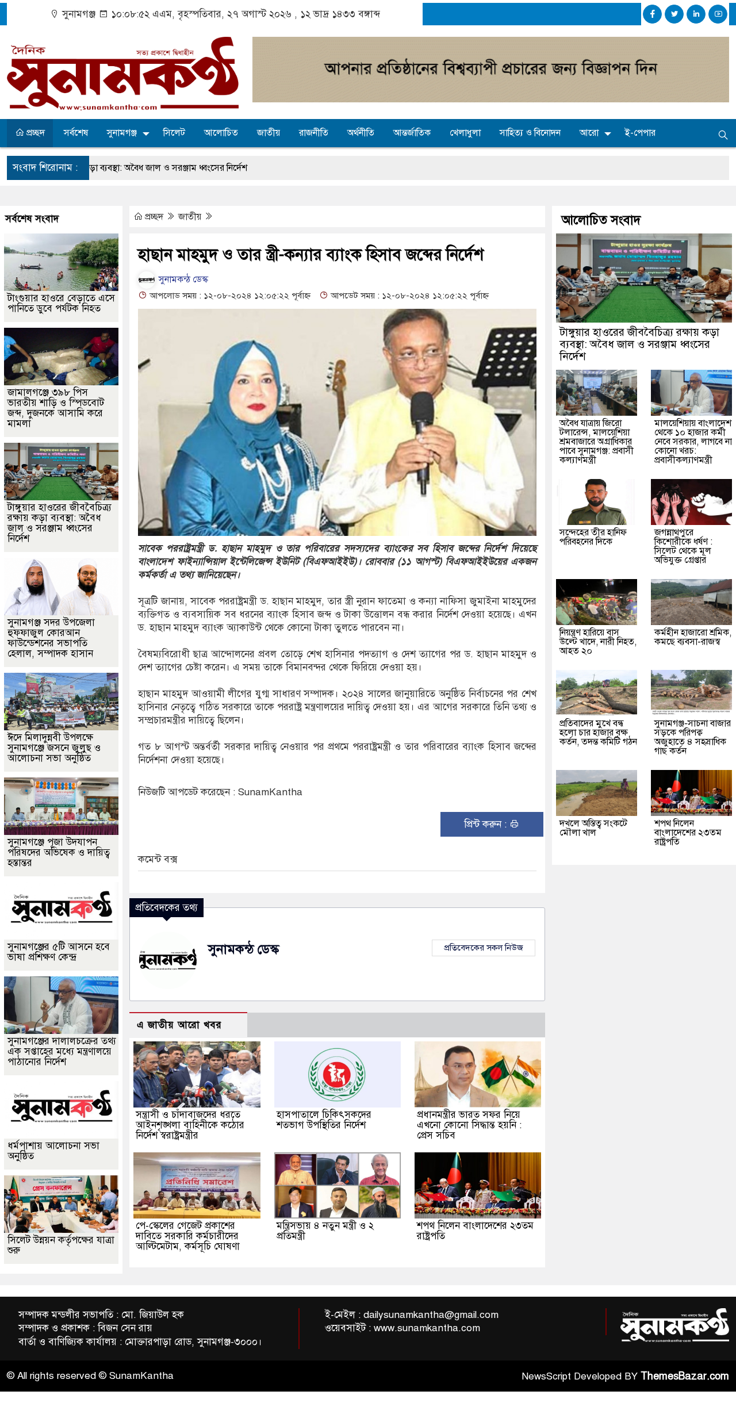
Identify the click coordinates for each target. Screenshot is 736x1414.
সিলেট (174, 133)
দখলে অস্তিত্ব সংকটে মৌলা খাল (593, 828)
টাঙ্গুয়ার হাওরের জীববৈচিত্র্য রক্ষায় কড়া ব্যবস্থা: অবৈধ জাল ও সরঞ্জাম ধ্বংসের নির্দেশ (59, 523)
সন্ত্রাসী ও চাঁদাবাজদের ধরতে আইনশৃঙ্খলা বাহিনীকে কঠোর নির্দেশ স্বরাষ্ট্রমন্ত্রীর (190, 1125)
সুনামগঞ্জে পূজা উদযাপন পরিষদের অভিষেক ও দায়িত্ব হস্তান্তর (58, 852)
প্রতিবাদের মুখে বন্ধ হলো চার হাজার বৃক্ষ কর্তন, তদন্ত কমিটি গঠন (598, 733)
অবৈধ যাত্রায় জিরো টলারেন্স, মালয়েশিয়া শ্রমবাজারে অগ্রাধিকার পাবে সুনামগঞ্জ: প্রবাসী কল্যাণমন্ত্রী (596, 441)
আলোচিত (221, 133)
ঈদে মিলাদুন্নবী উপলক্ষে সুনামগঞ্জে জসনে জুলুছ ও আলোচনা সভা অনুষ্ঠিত (54, 747)
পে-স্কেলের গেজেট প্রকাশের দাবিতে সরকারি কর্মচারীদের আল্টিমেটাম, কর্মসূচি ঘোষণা (188, 1236)
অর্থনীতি (360, 133)
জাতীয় (268, 133)
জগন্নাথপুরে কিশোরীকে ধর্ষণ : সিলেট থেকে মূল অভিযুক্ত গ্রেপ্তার (683, 546)
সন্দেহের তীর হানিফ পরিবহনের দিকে (593, 537)
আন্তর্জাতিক (412, 133)
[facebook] (652, 14)
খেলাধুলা (465, 133)
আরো (589, 133)
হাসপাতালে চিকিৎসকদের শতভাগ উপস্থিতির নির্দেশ (324, 1120)
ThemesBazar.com (685, 1376)
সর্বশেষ (76, 133)
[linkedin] (696, 14)
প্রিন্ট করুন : (486, 824)
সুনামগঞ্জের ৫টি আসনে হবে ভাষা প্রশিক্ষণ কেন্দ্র (58, 952)
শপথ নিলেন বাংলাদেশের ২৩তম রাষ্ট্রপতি (475, 1231)
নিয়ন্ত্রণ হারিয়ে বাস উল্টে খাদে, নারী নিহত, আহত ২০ (598, 642)
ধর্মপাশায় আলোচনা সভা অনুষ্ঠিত (53, 1151)
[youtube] (717, 14)
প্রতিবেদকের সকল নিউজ (483, 947)
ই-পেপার (640, 133)
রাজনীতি (313, 133)
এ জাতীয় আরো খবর (179, 1025)
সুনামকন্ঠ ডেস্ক (182, 279)
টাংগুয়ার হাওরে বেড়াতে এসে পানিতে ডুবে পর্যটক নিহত (61, 303)
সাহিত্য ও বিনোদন (530, 133)
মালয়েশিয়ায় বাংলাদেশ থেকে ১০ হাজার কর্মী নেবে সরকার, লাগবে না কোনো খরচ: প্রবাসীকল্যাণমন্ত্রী (693, 441)
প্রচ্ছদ (34, 133)
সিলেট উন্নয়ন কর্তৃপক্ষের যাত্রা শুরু (60, 1245)
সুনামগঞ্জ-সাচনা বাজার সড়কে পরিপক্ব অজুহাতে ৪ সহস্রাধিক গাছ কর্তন (692, 737)
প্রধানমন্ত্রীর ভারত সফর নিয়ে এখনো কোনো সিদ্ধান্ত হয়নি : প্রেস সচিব (469, 1125)
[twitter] (674, 14)
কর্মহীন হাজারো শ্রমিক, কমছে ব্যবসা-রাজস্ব (692, 637)
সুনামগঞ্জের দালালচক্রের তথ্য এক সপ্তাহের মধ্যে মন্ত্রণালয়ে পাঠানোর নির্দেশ (61, 1051)
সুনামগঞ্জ (122, 133)
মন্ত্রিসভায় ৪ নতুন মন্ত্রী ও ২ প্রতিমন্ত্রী (325, 1231)
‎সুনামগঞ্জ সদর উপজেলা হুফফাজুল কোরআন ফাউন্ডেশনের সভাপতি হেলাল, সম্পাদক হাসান (51, 638)
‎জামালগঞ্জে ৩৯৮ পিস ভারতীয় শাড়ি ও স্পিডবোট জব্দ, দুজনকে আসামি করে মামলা (55, 408)
